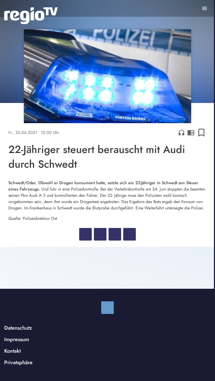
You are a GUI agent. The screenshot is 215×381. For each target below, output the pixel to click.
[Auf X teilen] (100, 234)
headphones (181, 132)
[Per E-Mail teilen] (129, 234)
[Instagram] (107, 307)
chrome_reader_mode (191, 132)
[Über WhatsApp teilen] (115, 234)
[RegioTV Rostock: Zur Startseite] (31, 15)
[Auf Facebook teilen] (85, 234)
